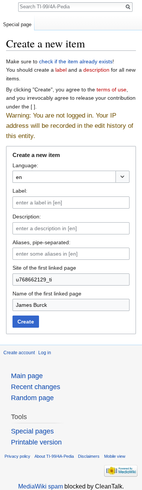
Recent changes (35, 387)
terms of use (111, 89)
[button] (122, 177)
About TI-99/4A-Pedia (54, 456)
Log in (44, 352)
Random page (32, 398)
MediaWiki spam (40, 486)
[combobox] (63, 177)
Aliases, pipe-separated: (41, 242)
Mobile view (114, 456)
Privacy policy (17, 456)
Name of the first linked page (46, 294)
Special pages (32, 431)
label (61, 70)
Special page (17, 24)
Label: (19, 191)
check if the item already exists (75, 61)
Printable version (36, 442)
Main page (27, 376)
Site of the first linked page (44, 268)
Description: (26, 217)
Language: (25, 165)
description (96, 70)
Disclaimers (89, 456)
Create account (19, 352)
